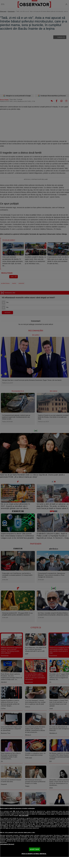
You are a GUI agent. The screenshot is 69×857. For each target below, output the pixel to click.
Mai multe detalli (23, 815)
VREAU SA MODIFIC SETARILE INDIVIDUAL (33, 853)
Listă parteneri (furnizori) (7, 844)
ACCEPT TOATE (34, 849)
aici (34, 824)
